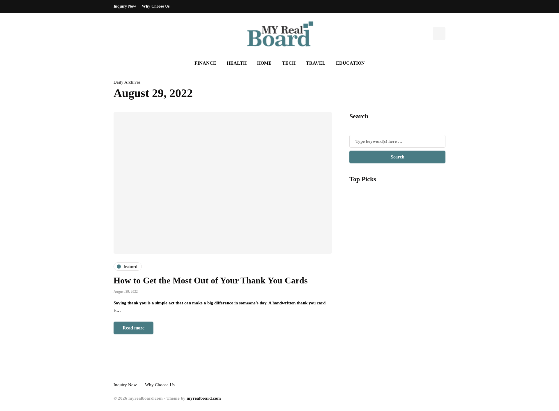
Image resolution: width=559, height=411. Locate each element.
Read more (133, 327)
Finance (205, 63)
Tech (289, 63)
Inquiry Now (125, 6)
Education (350, 63)
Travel (316, 63)
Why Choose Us (155, 6)
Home (264, 63)
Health (237, 63)
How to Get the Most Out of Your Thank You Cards (211, 280)
